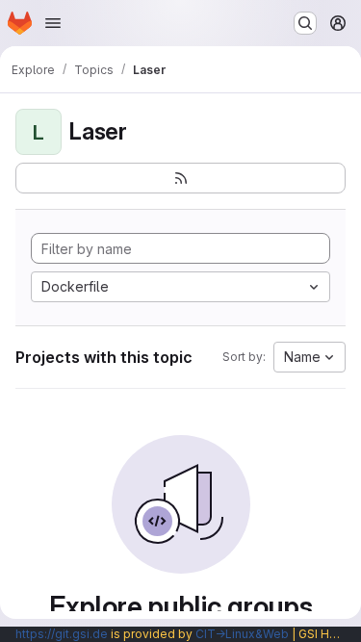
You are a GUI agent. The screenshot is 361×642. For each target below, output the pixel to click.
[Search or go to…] (305, 23)
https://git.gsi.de (61, 634)
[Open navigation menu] (53, 23)
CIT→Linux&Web (242, 634)
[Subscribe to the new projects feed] (180, 178)
